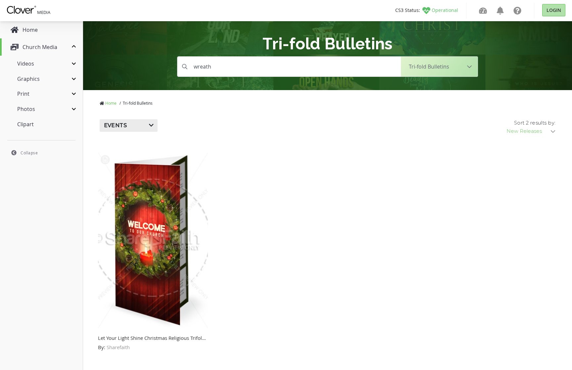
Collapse (29, 152)
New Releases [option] (524, 131)
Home (111, 103)
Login (554, 10)
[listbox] (531, 131)
